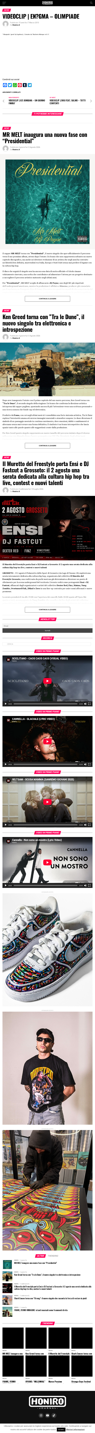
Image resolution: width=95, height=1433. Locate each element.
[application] (47, 681)
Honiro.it (16, 25)
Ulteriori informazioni (75, 1429)
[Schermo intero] (89, 704)
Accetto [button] (61, 1430)
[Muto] (85, 704)
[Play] (5, 704)
